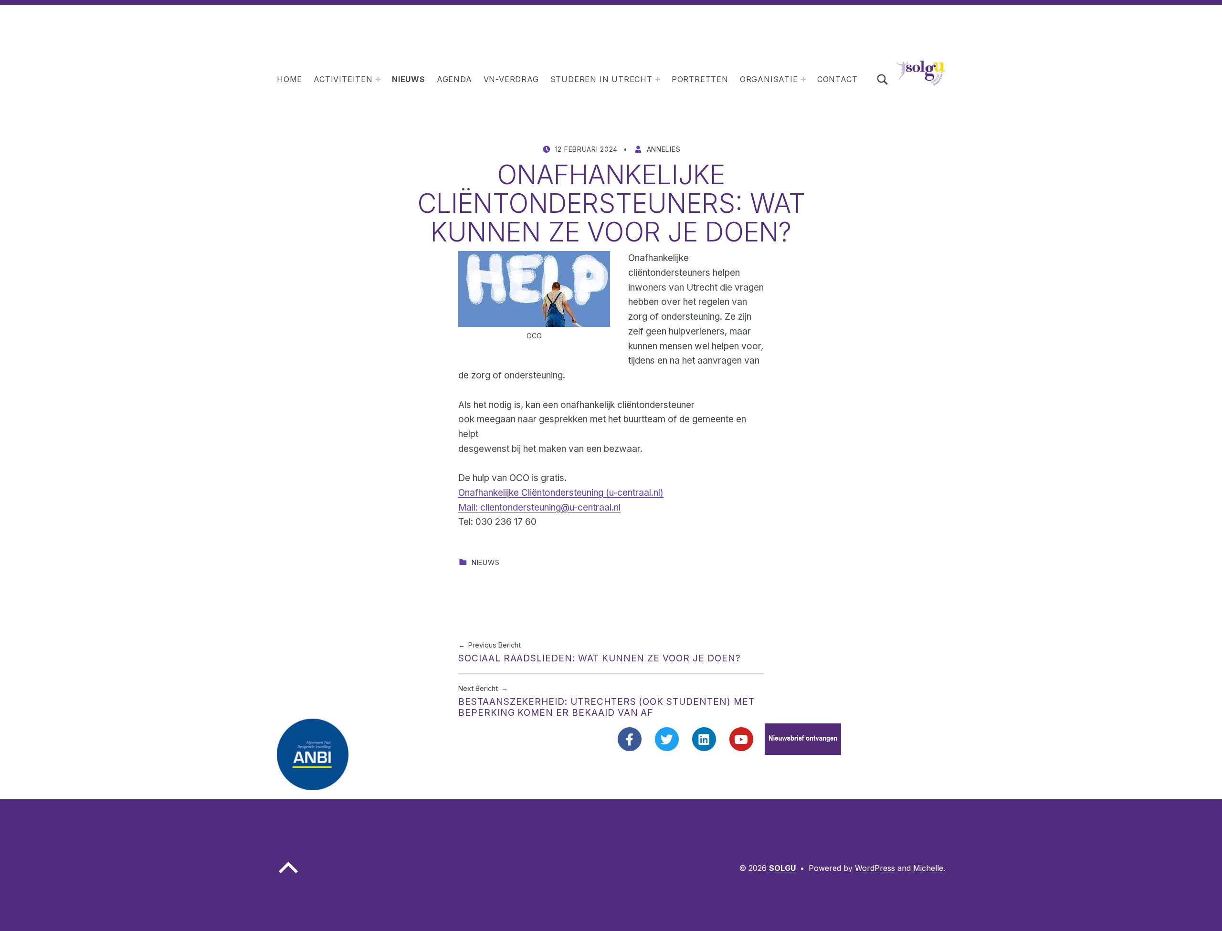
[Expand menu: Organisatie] (803, 79)
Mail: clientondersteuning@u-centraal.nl (539, 507)
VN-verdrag (511, 79)
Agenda (454, 79)
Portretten (700, 79)
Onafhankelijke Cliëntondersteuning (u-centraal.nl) (561, 492)
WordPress (875, 868)
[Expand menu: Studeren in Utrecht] (657, 79)
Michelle (928, 868)
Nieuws (408, 79)
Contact (837, 79)
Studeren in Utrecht (601, 79)
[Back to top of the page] (288, 875)
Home (289, 79)
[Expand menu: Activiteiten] (378, 79)
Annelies (664, 149)
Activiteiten (343, 79)
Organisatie (769, 79)
